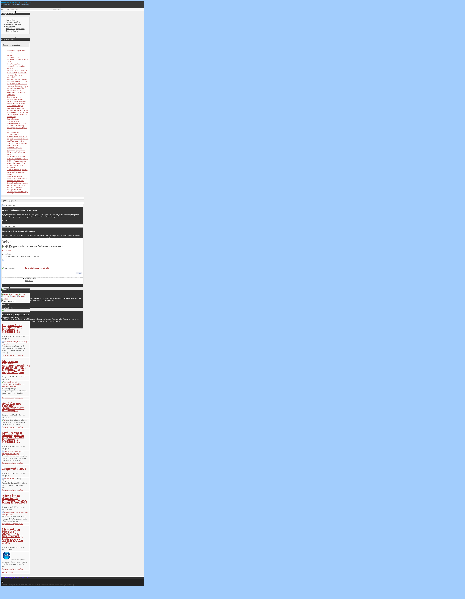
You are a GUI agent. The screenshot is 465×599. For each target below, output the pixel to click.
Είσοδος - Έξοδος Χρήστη (15, 29)
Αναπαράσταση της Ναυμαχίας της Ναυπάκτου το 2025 (17, 59)
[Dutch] (22, 294)
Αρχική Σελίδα (11, 20)
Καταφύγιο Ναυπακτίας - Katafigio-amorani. (16, 2)
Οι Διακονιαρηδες (13, 132)
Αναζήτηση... (5, 9)
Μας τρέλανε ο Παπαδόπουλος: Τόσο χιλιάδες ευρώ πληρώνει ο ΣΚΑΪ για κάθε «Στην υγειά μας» (16, 150)
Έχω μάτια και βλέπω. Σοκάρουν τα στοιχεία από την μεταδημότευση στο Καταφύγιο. (33, 273)
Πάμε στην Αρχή (7, 572)
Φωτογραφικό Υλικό (13, 22)
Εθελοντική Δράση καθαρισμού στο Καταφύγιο (19, 210)
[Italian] (4, 299)
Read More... (6, 221)
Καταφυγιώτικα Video (13, 24)
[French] (13, 296)
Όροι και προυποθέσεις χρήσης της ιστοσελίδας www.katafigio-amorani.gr (48, 585)
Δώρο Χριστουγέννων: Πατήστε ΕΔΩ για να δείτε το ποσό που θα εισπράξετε (17, 179)
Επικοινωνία (10, 26)
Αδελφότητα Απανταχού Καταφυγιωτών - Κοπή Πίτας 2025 (14, 499)
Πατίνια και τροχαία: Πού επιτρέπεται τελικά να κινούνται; (16, 53)
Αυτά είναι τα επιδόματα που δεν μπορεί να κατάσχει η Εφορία (17, 172)
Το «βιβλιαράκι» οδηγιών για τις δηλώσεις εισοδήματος (32, 245)
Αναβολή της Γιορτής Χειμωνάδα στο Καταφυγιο (13, 407)
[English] (5, 296)
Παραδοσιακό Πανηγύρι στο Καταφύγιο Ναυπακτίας (12, 328)
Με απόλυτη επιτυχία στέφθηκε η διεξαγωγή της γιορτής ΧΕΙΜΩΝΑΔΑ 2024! (12, 535)
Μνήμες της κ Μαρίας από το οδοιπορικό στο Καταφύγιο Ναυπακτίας (13, 437)
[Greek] (4, 294)
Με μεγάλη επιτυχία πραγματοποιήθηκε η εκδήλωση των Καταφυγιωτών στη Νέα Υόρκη (16, 366)
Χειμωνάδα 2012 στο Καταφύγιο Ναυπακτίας (18, 231)
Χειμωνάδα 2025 (14, 469)
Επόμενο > (29, 281)
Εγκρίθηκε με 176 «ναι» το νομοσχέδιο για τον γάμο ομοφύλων (16, 66)
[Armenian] (13, 294)
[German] (21, 296)
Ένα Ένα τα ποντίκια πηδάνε (17, 143)
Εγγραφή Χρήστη (12, 31)
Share (80, 273)
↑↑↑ (2, 582)
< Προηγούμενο (30, 279)
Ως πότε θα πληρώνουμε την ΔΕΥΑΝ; (15, 314)
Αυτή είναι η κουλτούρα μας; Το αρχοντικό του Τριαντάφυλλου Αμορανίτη (29, 252)
